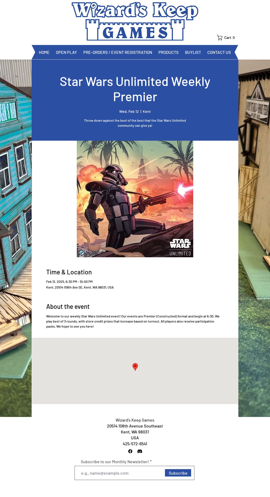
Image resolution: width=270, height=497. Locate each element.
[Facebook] (130, 451)
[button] (227, 37)
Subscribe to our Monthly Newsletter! (115, 461)
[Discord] (139, 451)
